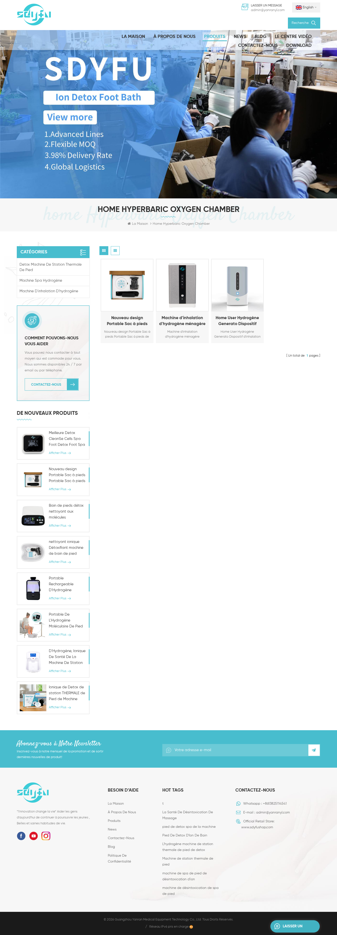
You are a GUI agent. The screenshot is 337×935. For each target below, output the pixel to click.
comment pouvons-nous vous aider (51, 341)
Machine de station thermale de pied (187, 861)
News (240, 37)
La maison (133, 37)
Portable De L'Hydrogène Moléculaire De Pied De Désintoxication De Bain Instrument (66, 621)
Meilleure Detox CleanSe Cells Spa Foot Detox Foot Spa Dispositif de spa (67, 439)
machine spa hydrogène (40, 280)
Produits (214, 37)
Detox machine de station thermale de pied (50, 267)
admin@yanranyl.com (268, 10)
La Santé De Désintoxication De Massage (187, 815)
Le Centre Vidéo (293, 37)
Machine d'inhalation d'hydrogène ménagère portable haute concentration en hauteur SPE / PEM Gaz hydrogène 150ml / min (182, 321)
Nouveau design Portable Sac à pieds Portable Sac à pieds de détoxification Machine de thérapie (127, 321)
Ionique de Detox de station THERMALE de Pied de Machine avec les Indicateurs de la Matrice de (67, 693)
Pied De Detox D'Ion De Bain (184, 835)
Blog (260, 37)
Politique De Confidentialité (119, 858)
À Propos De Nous (174, 37)
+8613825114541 (275, 803)
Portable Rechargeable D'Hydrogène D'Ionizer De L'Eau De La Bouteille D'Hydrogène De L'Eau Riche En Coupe (67, 584)
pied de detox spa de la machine (189, 827)
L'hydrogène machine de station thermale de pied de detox (187, 847)
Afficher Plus (121, 306)
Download (299, 45)
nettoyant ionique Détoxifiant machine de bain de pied (66, 547)
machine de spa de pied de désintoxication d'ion (184, 876)
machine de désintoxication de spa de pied (190, 891)
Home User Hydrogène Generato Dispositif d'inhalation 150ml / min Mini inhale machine (237, 321)
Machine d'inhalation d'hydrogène (48, 291)
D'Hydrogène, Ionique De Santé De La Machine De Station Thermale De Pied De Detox (67, 657)
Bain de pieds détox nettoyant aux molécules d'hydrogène (66, 512)
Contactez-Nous (258, 45)
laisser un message (292, 928)
